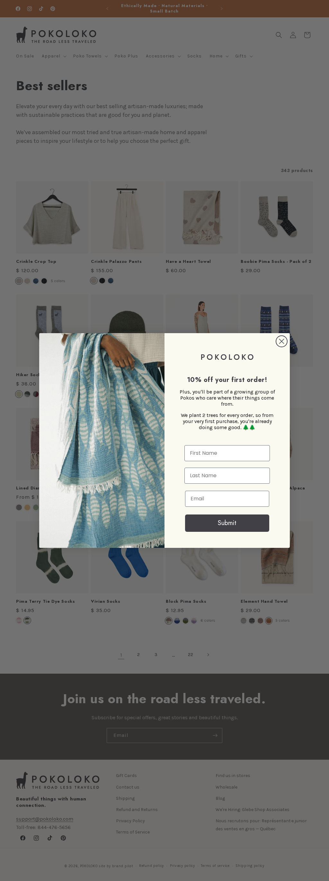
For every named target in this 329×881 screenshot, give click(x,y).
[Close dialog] (281, 341)
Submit (227, 523)
